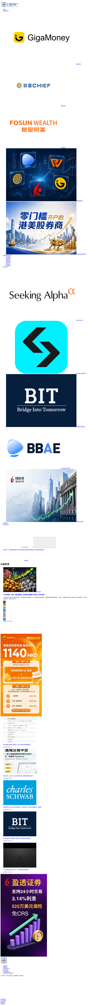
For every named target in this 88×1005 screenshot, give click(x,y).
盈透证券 (8, 262)
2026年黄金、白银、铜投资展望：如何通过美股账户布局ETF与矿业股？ (24, 594)
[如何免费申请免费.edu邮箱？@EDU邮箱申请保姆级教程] (19, 742)
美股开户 (5, 965)
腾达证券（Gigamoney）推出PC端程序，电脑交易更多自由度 (18, 775)
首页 (4, 9)
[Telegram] (45, 613)
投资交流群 (6, 524)
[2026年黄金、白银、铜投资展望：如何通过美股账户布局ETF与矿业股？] (20, 591)
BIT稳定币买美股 (80, 426)
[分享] (45, 619)
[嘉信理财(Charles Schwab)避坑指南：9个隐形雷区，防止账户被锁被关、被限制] (19, 804)
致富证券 (63, 105)
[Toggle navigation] (1, 1)
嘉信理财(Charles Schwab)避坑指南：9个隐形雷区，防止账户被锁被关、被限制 (22, 807)
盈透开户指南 (79, 521)
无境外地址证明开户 (81, 254)
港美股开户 (6, 10)
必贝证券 (8, 257)
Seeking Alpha (79, 320)
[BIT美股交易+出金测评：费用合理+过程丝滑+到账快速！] (19, 835)
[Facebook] (45, 608)
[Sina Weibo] (45, 604)
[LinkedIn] (45, 611)
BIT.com (8, 264)
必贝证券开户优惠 (65, 468)
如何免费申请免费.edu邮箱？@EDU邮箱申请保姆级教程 (17, 744)
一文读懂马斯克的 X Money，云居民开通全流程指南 (16, 869)
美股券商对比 (79, 200)
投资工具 (5, 266)
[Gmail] (45, 615)
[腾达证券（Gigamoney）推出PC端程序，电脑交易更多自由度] (19, 773)
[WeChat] (45, 606)
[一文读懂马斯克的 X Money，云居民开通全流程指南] (19, 867)
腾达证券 (78, 64)
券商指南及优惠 (7, 255)
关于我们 (21, 975)
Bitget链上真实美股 (81, 373)
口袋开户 (11, 975)
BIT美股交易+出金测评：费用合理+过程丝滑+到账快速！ (17, 838)
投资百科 (5, 523)
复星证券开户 (6, 971)
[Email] (45, 617)
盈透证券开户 (6, 968)
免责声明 (16, 975)
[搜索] (45, 542)
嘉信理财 (8, 265)
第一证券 (5, 970)
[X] (45, 602)
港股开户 (5, 967)
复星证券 (63, 147)
